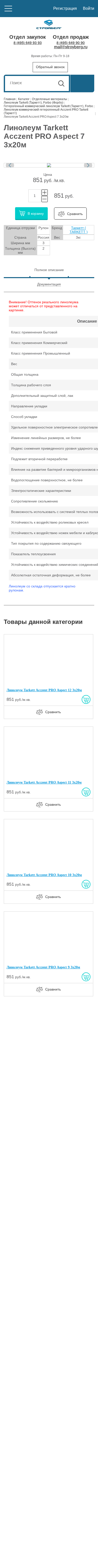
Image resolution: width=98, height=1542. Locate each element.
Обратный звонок (50, 67)
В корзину (36, 213)
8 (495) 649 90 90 (71, 43)
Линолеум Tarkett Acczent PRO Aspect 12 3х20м (44, 690)
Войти (88, 8)
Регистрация (65, 8)
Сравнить (75, 214)
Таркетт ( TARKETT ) (79, 230)
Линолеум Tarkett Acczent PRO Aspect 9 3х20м (43, 967)
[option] (49, 165)
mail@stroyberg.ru (70, 47)
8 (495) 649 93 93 (28, 43)
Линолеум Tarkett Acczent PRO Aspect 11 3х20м (44, 782)
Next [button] (88, 165)
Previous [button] (10, 165)
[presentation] (49, 270)
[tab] (49, 270)
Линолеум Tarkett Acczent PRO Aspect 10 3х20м (44, 875)
